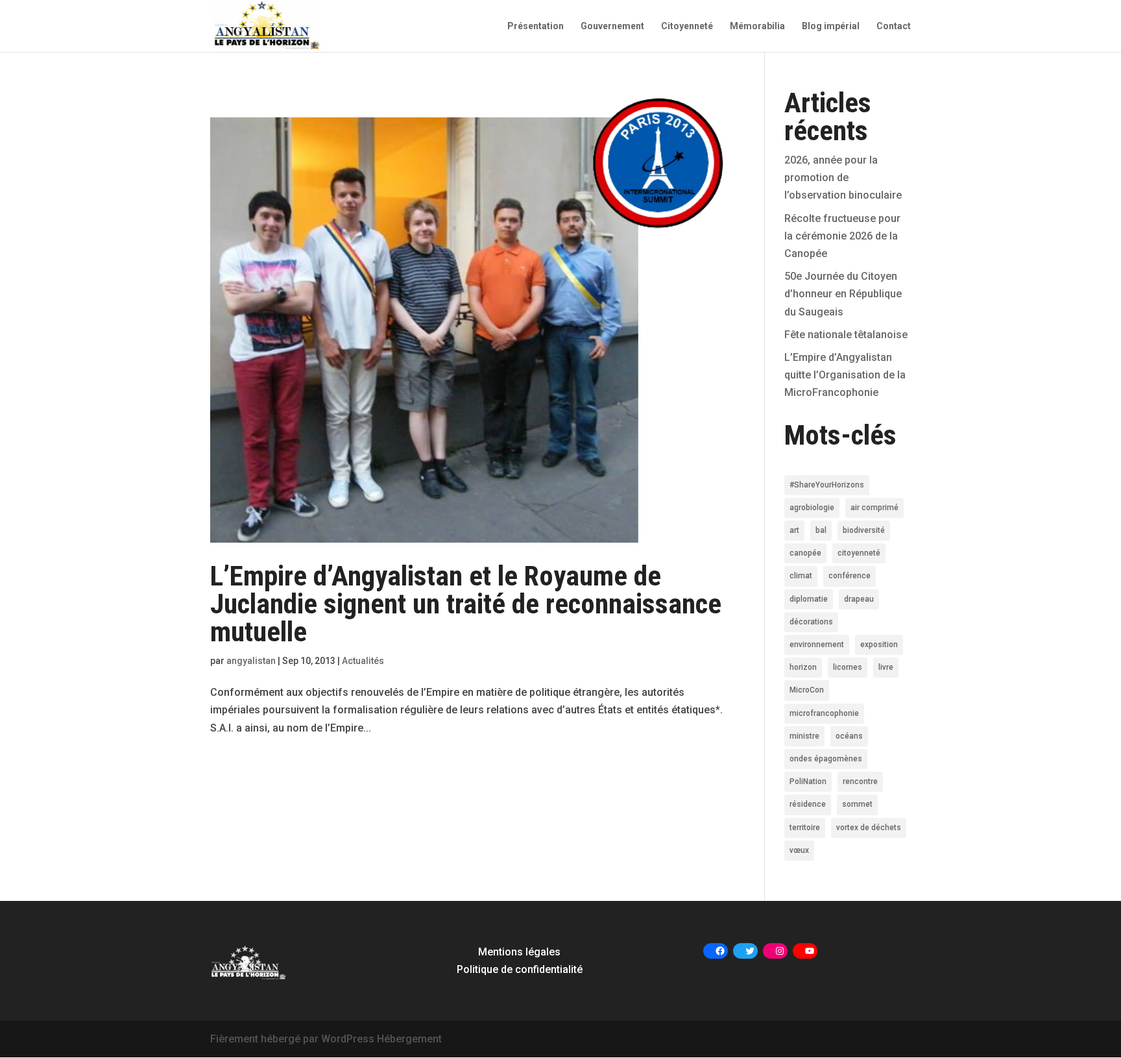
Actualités (363, 661)
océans (849, 736)
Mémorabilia (757, 26)
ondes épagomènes (826, 758)
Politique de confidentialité (520, 969)
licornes (847, 667)
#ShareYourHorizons (827, 484)
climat (801, 575)
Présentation (535, 26)
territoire (805, 827)
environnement (817, 644)
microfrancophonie (824, 713)
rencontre (860, 781)
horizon (803, 667)
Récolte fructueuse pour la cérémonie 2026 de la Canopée (842, 236)
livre (885, 667)
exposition (879, 644)
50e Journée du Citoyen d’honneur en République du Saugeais (843, 293)
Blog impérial (831, 26)
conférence (849, 575)
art (794, 530)
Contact (893, 26)
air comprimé (874, 507)
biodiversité (864, 530)
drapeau (859, 599)
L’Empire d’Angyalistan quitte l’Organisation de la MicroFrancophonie (845, 375)
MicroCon (807, 690)
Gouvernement (612, 26)
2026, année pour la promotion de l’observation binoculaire (843, 177)
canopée (805, 553)
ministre (804, 736)
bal (820, 530)
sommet (857, 804)
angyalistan (251, 661)
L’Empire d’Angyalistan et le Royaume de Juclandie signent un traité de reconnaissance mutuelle (465, 604)
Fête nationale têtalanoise (846, 334)
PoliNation (808, 781)
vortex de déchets (868, 827)
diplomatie (809, 599)
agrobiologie (812, 507)
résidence (808, 804)
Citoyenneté (687, 26)
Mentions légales (519, 952)
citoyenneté (859, 553)
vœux (799, 850)
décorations (811, 621)
